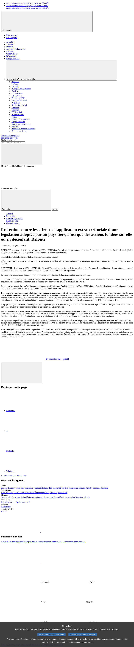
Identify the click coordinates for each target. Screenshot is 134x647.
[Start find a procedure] (21, 154)
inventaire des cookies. (83, 642)
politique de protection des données (108, 639)
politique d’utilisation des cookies (54, 642)
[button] (40, 531)
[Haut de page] (21, 372)
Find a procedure (8, 140)
